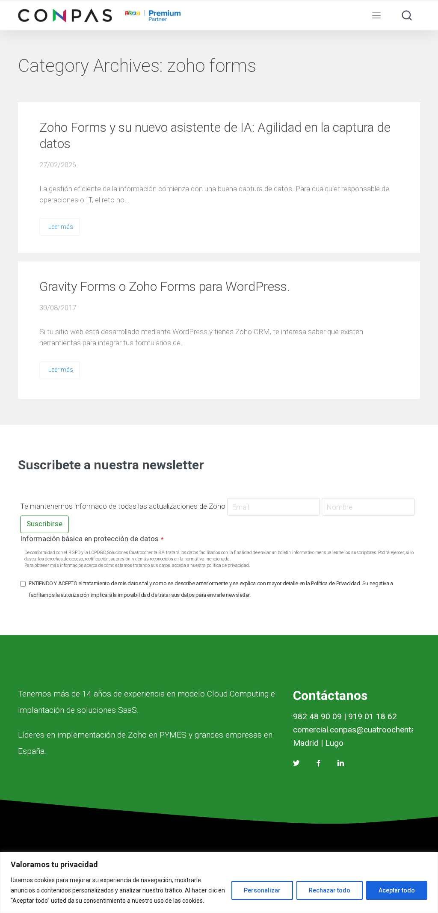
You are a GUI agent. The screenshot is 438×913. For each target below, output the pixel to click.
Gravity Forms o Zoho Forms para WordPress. (164, 286)
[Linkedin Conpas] (341, 763)
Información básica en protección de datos (91, 538)
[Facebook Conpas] (318, 763)
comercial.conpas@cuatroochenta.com (363, 730)
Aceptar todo (397, 890)
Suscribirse (44, 523)
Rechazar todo (329, 890)
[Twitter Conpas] (296, 763)
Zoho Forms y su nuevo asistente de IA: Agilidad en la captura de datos (215, 135)
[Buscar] (406, 15)
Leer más (60, 226)
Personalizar (262, 890)
